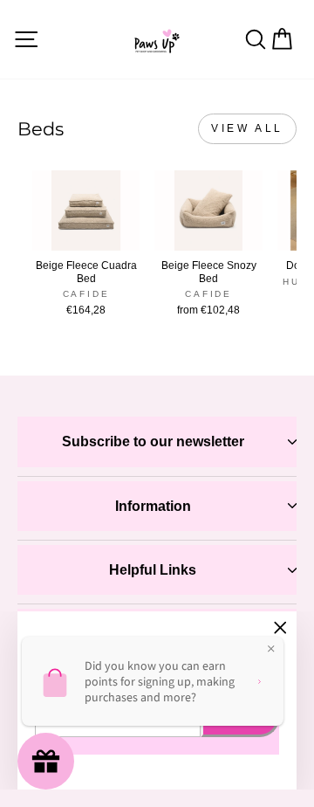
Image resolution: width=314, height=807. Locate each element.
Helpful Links (152, 569)
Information (153, 506)
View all (247, 128)
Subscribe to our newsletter (153, 441)
